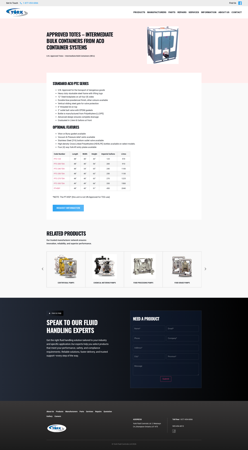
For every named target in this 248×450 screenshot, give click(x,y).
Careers (58, 416)
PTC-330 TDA (59, 183)
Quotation (108, 411)
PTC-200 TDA (59, 164)
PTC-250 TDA (59, 174)
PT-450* (57, 188)
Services (194, 12)
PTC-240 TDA (59, 169)
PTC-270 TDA (59, 178)
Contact (236, 12)
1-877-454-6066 (186, 419)
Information (208, 12)
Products (139, 12)
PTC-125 (57, 159)
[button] (42, 269)
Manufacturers (156, 12)
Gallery (49, 416)
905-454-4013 (178, 426)
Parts (171, 12)
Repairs (182, 12)
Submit (165, 379)
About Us (223, 12)
